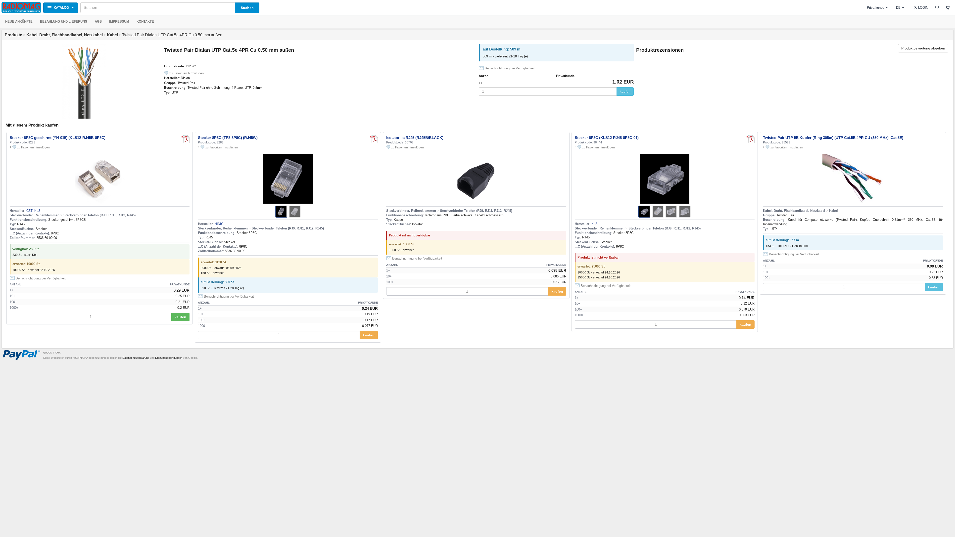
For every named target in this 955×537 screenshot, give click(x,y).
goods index (52, 352)
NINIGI (220, 224)
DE (898, 7)
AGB (98, 21)
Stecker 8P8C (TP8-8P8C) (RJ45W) (228, 137)
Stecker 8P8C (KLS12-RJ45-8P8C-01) (607, 137)
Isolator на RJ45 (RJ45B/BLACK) (414, 137)
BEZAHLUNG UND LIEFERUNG (63, 21)
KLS (594, 224)
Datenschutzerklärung (135, 357)
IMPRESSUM (119, 21)
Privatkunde (875, 7)
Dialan (185, 78)
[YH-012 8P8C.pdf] (374, 139)
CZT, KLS (33, 211)
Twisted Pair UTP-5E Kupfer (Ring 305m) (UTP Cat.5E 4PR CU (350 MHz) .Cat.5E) (833, 137)
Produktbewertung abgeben (923, 48)
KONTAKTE (145, 21)
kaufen (625, 91)
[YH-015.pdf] (186, 139)
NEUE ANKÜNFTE (19, 21)
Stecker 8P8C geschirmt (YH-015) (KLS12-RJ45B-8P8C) (57, 137)
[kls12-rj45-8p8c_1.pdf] (751, 139)
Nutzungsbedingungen (168, 357)
